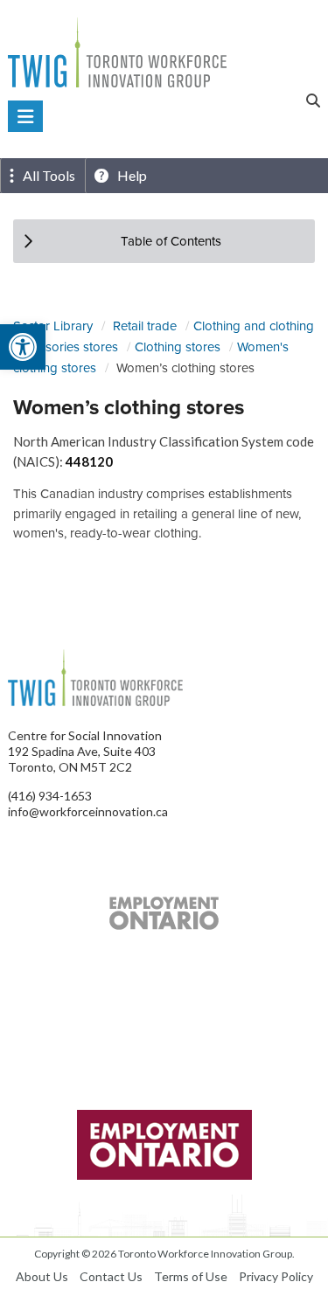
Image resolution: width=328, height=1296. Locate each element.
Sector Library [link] (53, 325)
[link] (22, 347)
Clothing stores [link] (177, 346)
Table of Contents (171, 241)
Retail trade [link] (145, 325)
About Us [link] (42, 1276)
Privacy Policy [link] (276, 1276)
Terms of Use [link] (190, 1276)
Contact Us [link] (111, 1276)
